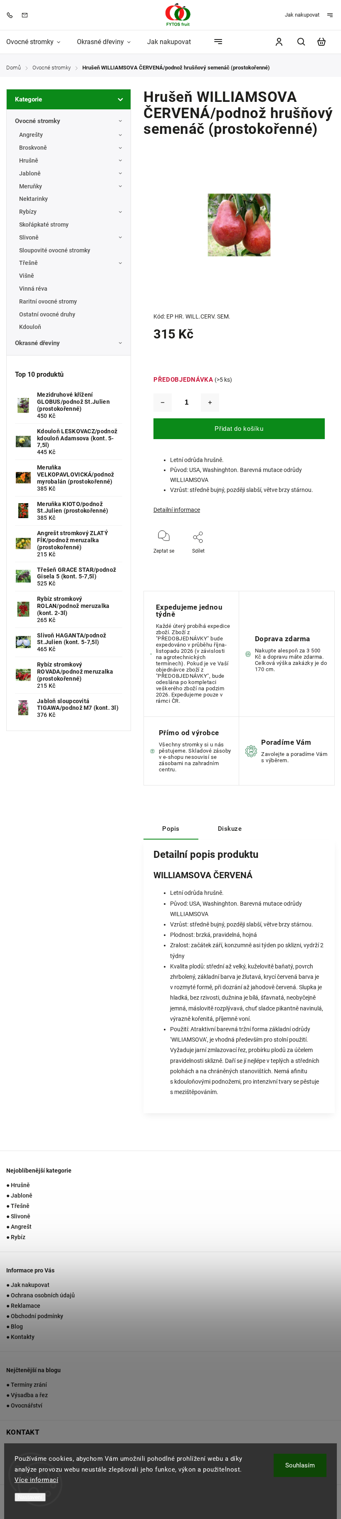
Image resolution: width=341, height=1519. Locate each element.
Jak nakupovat (302, 15)
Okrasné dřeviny (37, 343)
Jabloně (30, 173)
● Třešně (18, 1206)
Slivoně (29, 237)
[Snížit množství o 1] (162, 402)
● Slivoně (18, 1216)
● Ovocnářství (24, 1405)
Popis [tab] (171, 828)
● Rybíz (15, 1237)
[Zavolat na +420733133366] (11, 14)
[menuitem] (37, 41)
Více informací (36, 1480)
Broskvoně (33, 147)
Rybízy (28, 211)
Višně (26, 275)
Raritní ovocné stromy (48, 301)
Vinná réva (33, 288)
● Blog (14, 1326)
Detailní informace (176, 509)
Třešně (28, 262)
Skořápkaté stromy (44, 224)
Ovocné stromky (37, 121)
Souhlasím (300, 1465)
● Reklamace (23, 1305)
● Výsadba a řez (27, 1395)
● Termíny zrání (26, 1384)
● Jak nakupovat (27, 1285)
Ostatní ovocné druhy (47, 314)
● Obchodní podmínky (34, 1316)
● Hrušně (18, 1185)
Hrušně (28, 160)
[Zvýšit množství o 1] (210, 402)
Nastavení (30, 1497)
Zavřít (299, 562)
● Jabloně (19, 1195)
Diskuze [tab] (230, 828)
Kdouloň (30, 327)
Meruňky (30, 186)
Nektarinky (33, 198)
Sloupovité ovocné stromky (54, 250)
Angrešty (31, 134)
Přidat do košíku (239, 428)
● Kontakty (20, 1337)
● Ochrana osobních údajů (40, 1295)
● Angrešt (19, 1226)
